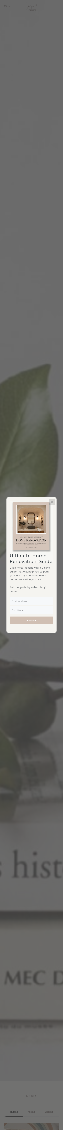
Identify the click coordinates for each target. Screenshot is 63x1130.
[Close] (52, 502)
